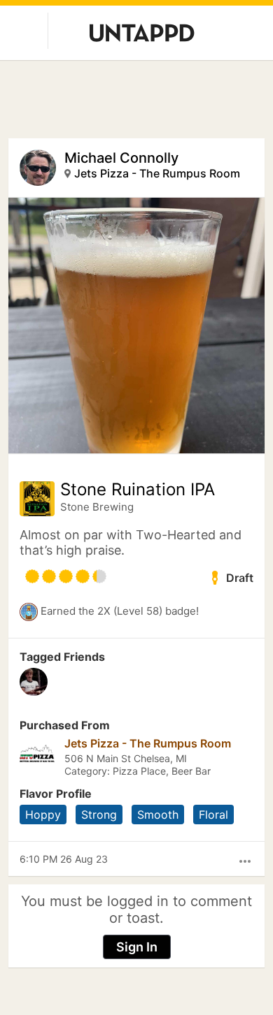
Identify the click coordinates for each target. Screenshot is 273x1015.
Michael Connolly (121, 157)
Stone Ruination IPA (137, 489)
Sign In (137, 947)
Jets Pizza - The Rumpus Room (157, 173)
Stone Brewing (97, 506)
